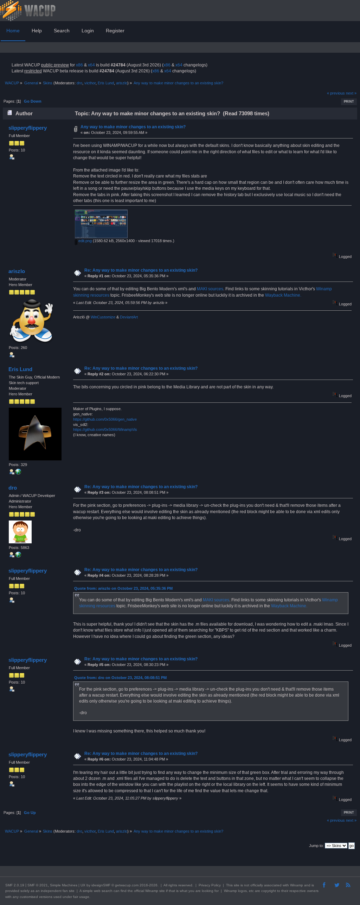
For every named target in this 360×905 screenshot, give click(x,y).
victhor (90, 83)
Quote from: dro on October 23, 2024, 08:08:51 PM (120, 677)
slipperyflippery (27, 128)
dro (79, 83)
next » (351, 93)
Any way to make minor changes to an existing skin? (133, 126)
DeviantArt (129, 317)
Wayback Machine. (283, 295)
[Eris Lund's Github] (18, 473)
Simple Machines (63, 885)
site (236, 885)
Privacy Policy (210, 885)
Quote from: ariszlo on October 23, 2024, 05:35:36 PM (123, 588)
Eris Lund (106, 83)
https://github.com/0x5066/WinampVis (105, 429)
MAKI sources (210, 288)
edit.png (84, 241)
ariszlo (121, 83)
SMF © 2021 (37, 885)
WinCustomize (103, 317)
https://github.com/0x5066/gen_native (105, 419)
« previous (336, 93)
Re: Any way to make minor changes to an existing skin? (141, 270)
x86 (79, 65)
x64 (91, 65)
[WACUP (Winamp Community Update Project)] (18, 556)
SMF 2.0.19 (14, 885)
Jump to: (316, 845)
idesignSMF (100, 885)
